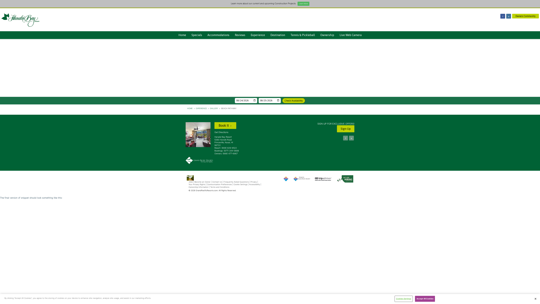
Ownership (327, 35)
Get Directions (221, 132)
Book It (224, 125)
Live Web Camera (351, 35)
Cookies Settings (403, 299)
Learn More (303, 4)
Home (182, 35)
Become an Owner (202, 182)
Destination (277, 35)
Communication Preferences (219, 184)
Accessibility (254, 184)
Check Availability (294, 100)
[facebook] (503, 16)
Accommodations (218, 35)
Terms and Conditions (219, 187)
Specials (197, 35)
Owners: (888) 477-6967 (226, 153)
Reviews (240, 35)
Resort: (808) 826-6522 (225, 148)
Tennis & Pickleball (303, 35)
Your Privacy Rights (197, 184)
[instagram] (509, 16)
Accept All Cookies (425, 299)
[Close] (535, 299)
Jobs (191, 182)
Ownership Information (199, 187)
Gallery (214, 108)
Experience (258, 35)
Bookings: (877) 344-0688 (226, 150)
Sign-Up (346, 128)
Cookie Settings (241, 184)
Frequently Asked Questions (236, 182)
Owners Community (526, 16)
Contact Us (217, 182)
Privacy (254, 182)
